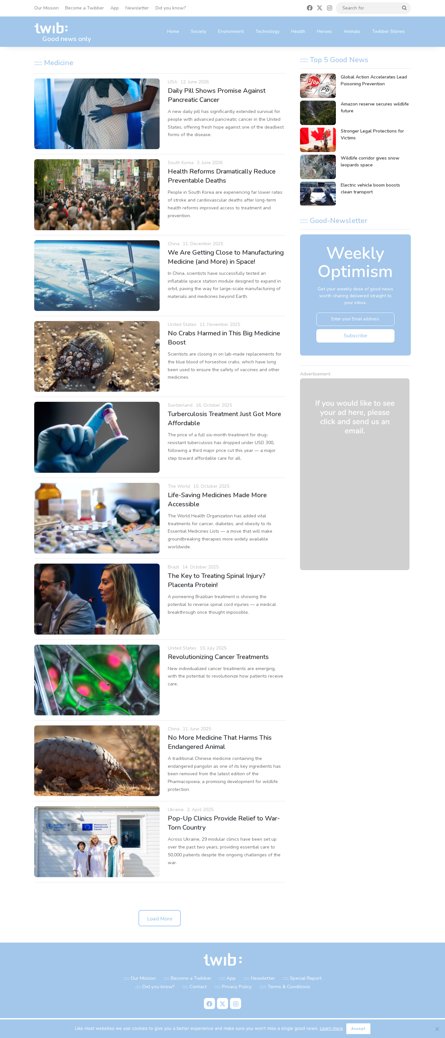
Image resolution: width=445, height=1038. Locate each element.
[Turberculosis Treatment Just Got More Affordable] (97, 437)
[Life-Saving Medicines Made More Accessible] (97, 518)
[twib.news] (53, 28)
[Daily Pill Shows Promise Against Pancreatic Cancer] (97, 113)
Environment (231, 31)
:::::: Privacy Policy (233, 986)
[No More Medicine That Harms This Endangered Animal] (97, 760)
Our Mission (46, 8)
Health (298, 31)
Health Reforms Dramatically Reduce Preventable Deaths (222, 176)
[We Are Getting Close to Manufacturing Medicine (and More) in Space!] (97, 275)
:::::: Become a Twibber (187, 978)
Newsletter (137, 8)
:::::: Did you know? (155, 986)
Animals (352, 31)
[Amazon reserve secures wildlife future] (318, 113)
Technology (267, 31)
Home (173, 31)
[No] (437, 1029)
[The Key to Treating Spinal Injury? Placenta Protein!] (97, 599)
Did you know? (170, 8)
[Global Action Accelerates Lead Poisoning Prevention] (318, 86)
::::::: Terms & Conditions (285, 986)
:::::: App (227, 978)
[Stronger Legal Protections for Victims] (318, 140)
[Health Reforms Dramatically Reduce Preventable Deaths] (97, 194)
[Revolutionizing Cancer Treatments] (97, 680)
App (114, 8)
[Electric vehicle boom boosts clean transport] (318, 194)
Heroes (324, 31)
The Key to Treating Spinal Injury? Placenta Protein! (217, 580)
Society (198, 31)
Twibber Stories (388, 31)
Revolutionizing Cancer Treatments (218, 656)
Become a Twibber (84, 8)
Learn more (331, 1028)
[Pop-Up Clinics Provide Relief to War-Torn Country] (97, 841)
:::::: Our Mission (139, 978)
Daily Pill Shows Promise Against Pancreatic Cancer (217, 95)
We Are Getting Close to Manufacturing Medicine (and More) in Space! (226, 257)
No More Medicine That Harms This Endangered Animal (220, 742)
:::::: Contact (194, 986)
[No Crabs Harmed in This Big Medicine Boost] (97, 356)
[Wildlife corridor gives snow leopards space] (318, 167)
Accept (358, 1028)
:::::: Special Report (302, 978)
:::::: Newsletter (259, 978)
